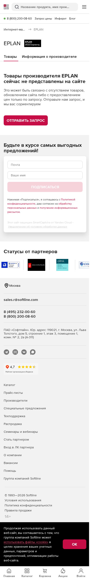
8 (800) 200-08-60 (19, 18)
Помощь (10, 470)
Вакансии (11, 463)
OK (74, 544)
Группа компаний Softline (22, 478)
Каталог (9, 385)
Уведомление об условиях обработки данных (37, 226)
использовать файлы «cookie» (26, 542)
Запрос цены (43, 18)
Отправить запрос (26, 120)
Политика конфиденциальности (28, 505)
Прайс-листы (13, 392)
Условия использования (23, 500)
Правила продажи (18, 510)
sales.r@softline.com (21, 299)
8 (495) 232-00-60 (19, 312)
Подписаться (45, 187)
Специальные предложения (25, 408)
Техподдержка (14, 416)
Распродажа (13, 424)
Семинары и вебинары (21, 431)
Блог (72, 18)
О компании (13, 455)
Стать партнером (16, 439)
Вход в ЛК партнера (19, 447)
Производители (15, 400)
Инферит (60, 18)
